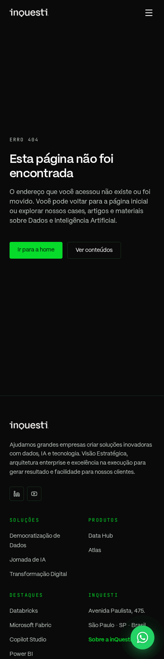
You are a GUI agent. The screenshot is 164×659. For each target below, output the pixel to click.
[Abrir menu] (149, 13)
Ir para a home (36, 250)
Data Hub (100, 536)
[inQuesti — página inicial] (29, 13)
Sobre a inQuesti (109, 640)
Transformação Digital (38, 574)
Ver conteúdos (94, 250)
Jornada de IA (28, 560)
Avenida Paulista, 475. (116, 611)
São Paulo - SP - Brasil (117, 625)
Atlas (94, 550)
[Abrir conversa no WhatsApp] (142, 637)
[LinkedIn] (17, 494)
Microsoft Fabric (30, 625)
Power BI (21, 654)
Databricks (24, 611)
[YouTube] (34, 494)
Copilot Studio (28, 640)
